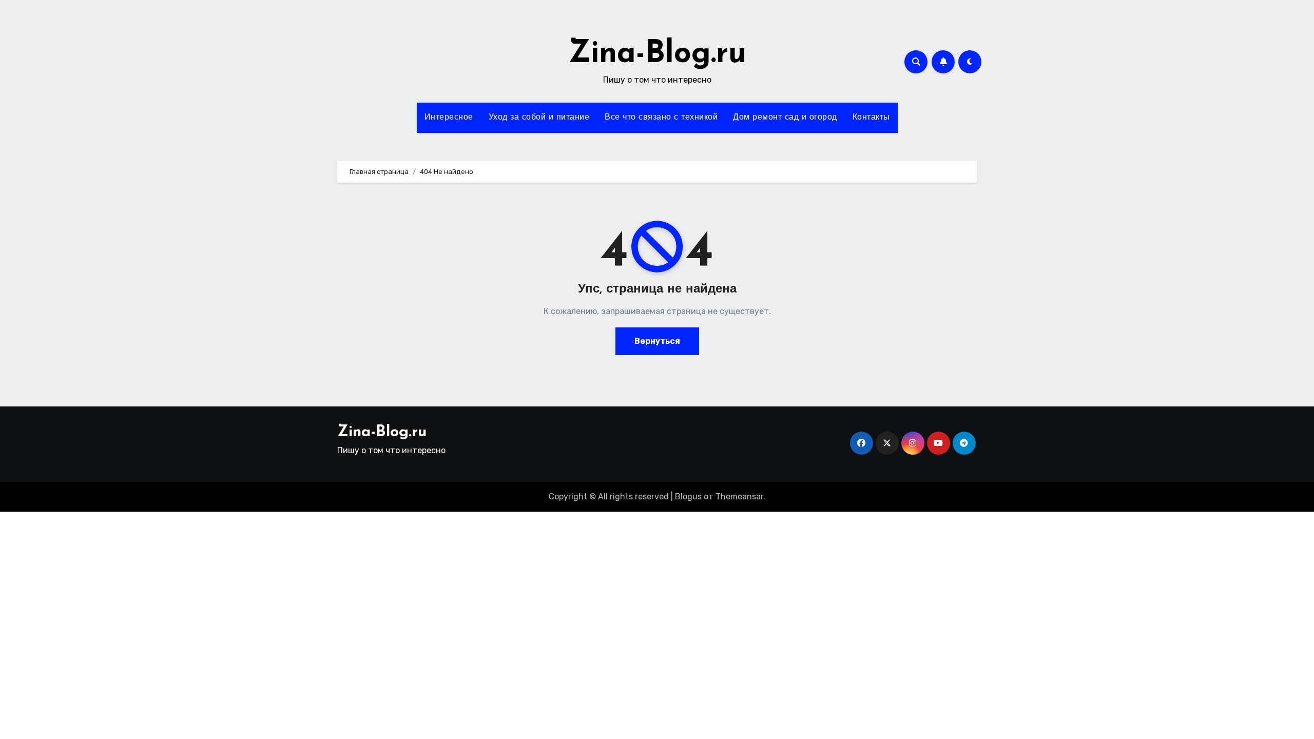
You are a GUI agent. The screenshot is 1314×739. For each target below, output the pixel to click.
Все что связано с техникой (661, 117)
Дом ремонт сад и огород (785, 117)
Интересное (448, 117)
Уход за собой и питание (539, 117)
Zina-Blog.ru (657, 54)
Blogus (688, 496)
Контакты (871, 117)
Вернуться (657, 341)
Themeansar (739, 496)
